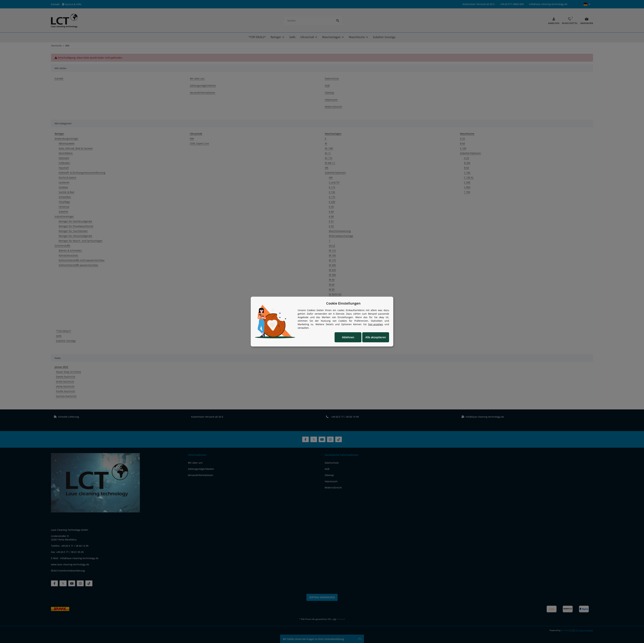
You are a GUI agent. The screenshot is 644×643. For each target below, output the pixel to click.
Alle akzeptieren (375, 337)
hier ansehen (375, 324)
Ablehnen (348, 337)
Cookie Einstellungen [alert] (343, 303)
